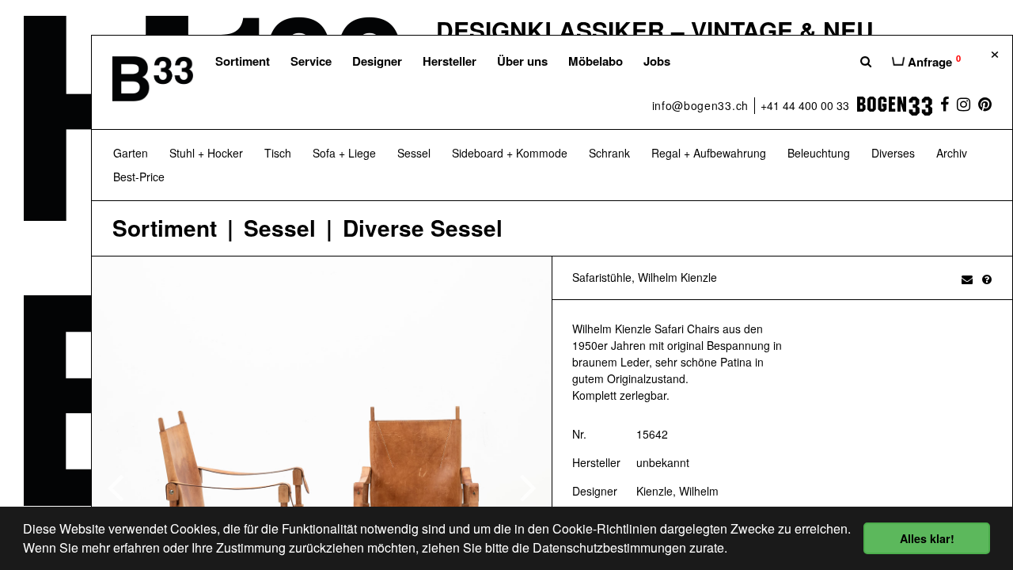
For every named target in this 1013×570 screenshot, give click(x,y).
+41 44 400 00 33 (805, 105)
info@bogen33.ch (700, 105)
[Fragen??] (987, 279)
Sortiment (242, 61)
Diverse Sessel (423, 228)
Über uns (522, 61)
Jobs (656, 61)
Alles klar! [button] (927, 538)
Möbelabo (595, 61)
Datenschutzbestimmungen (609, 547)
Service (311, 61)
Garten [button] (130, 153)
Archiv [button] (951, 153)
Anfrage (933, 60)
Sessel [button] (414, 153)
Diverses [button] (893, 153)
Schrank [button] (609, 153)
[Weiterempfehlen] (967, 279)
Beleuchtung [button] (818, 153)
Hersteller (449, 61)
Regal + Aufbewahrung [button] (708, 153)
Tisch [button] (277, 153)
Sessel (280, 228)
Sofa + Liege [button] (344, 153)
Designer (377, 61)
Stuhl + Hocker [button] (206, 153)
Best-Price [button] (139, 176)
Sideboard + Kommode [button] (509, 153)
